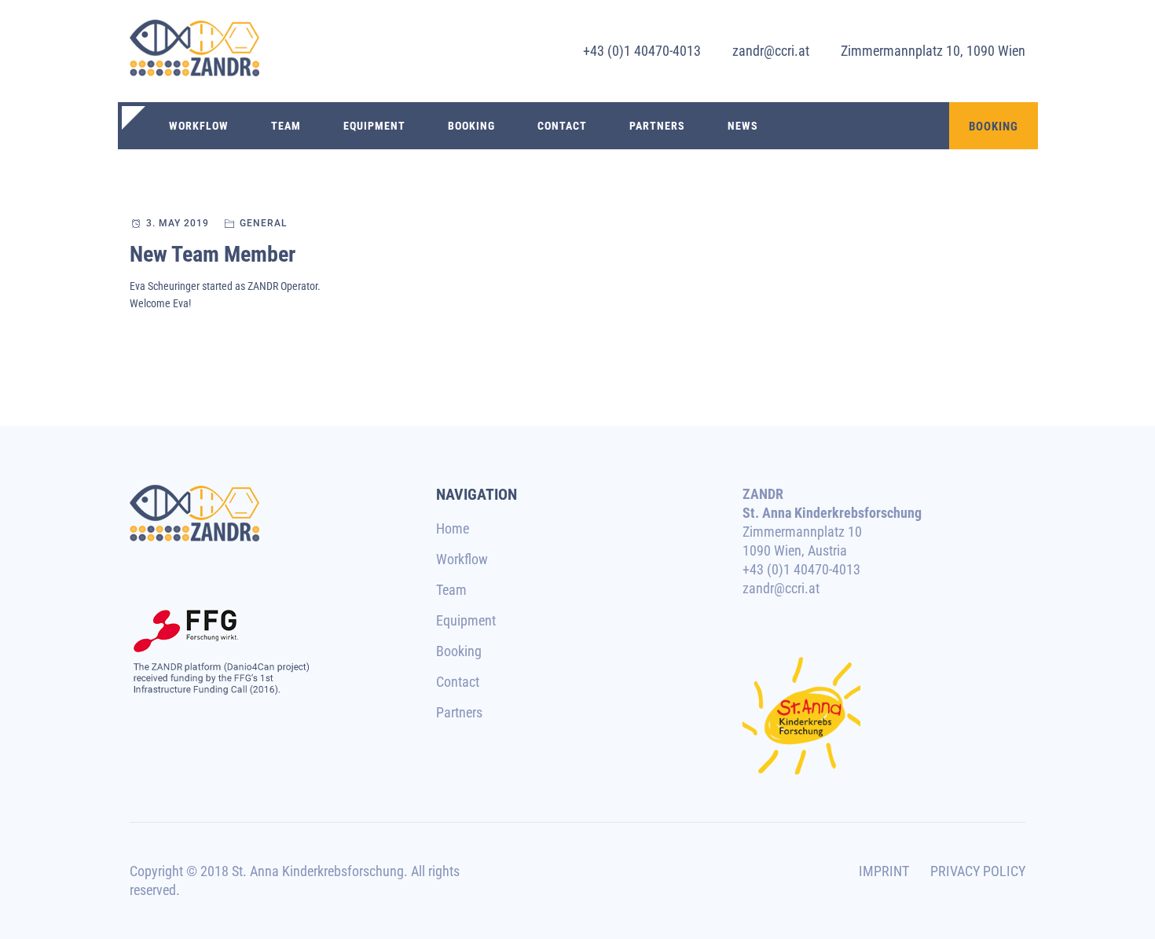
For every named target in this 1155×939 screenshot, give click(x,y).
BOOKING (993, 126)
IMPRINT (884, 871)
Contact (562, 125)
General (263, 223)
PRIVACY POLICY (977, 871)
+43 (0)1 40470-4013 (642, 50)
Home (452, 528)
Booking (471, 125)
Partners (657, 125)
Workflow (199, 125)
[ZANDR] (194, 51)
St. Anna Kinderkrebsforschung (318, 871)
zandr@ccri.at (770, 50)
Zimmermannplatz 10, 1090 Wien (933, 50)
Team (286, 125)
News (743, 125)
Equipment (374, 125)
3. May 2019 (177, 223)
